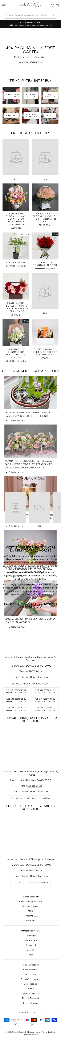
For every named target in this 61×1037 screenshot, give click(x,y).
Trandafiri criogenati (30, 979)
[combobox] (30, 14)
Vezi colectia (30, 485)
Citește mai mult (17, 420)
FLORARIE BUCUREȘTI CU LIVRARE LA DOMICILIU (30, 605)
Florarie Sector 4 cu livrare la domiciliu (45, 691)
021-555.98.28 (34, 671)
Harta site (30, 920)
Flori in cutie (30, 974)
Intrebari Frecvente (30, 930)
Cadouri (30, 988)
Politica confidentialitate (30, 901)
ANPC (30, 911)
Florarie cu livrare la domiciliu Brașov (30, 798)
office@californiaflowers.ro (34, 676)
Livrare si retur (30, 940)
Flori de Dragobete (30, 964)
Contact (30, 949)
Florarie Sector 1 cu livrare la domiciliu (16, 691)
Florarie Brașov (30, 1003)
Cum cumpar (30, 935)
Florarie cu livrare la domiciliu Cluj (30, 883)
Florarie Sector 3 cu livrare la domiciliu (16, 709)
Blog (30, 954)
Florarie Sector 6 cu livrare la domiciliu (45, 709)
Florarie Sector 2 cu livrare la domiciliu (16, 700)
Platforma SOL (31, 915)
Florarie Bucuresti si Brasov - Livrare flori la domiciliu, (33, 1032)
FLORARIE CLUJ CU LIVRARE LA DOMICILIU (30, 807)
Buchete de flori (30, 969)
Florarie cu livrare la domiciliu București (30, 684)
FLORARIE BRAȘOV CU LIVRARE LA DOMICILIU (30, 719)
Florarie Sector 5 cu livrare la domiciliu (45, 700)
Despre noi (30, 945)
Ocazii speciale (30, 983)
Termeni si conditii (30, 896)
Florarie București (30, 998)
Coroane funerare (30, 993)
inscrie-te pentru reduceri (30, 1012)
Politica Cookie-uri (30, 906)
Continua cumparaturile (30, 61)
